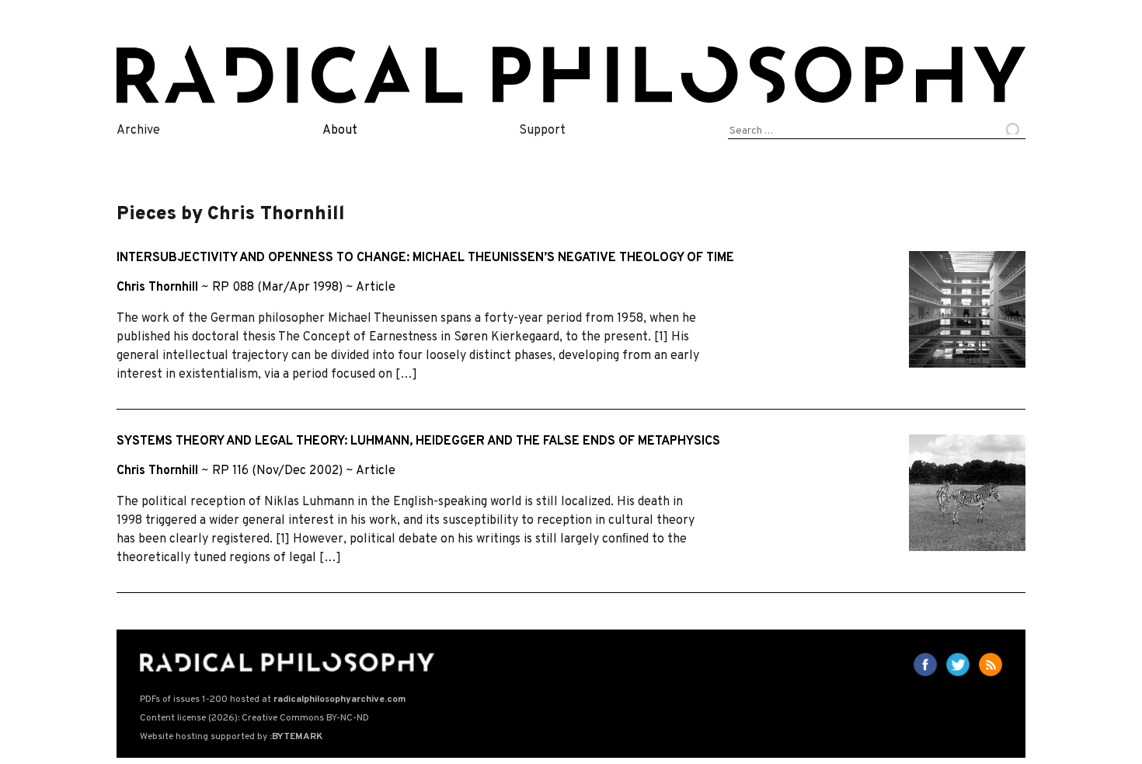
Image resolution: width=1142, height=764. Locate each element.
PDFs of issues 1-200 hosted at (273, 699)
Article (375, 287)
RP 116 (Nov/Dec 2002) (277, 471)
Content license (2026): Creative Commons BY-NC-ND (254, 718)
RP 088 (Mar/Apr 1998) (277, 287)
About (339, 130)
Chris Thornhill (157, 287)
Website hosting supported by (231, 737)
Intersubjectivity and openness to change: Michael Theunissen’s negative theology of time (425, 258)
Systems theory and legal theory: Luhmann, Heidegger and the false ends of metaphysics (418, 441)
